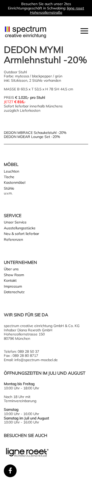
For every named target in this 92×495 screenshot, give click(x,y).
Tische (9, 177)
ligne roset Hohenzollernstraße (57, 10)
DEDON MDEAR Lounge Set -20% (32, 136)
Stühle (9, 188)
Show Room (14, 275)
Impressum (13, 286)
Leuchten (11, 171)
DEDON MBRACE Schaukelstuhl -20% (35, 132)
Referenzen (13, 239)
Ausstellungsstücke (20, 228)
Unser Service (15, 222)
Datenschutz (14, 292)
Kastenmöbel (14, 182)
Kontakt (10, 280)
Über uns (11, 269)
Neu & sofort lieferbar (21, 233)
